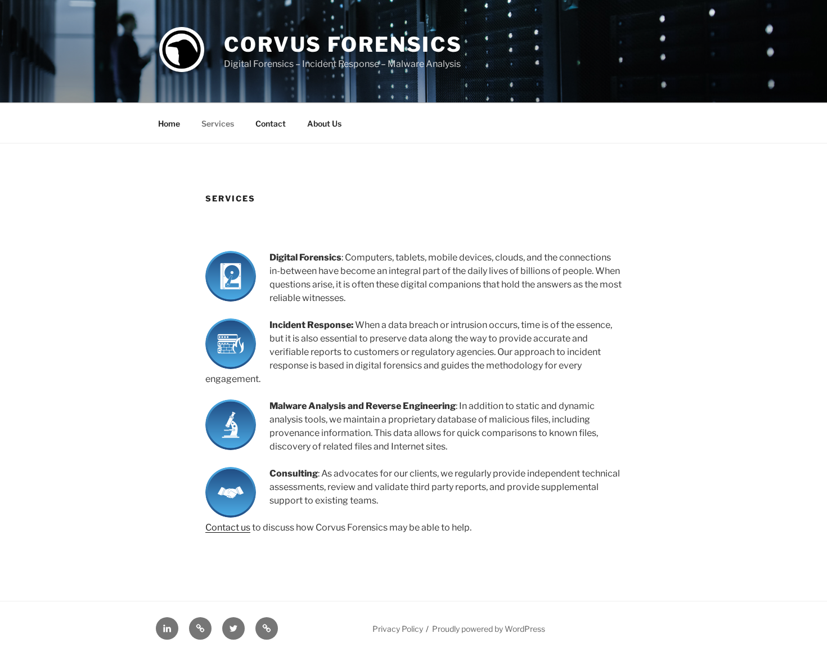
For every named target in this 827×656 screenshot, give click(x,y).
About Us (324, 123)
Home (169, 123)
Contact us (227, 527)
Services (217, 123)
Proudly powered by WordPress (488, 628)
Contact (270, 123)
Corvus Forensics (343, 44)
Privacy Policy (397, 628)
